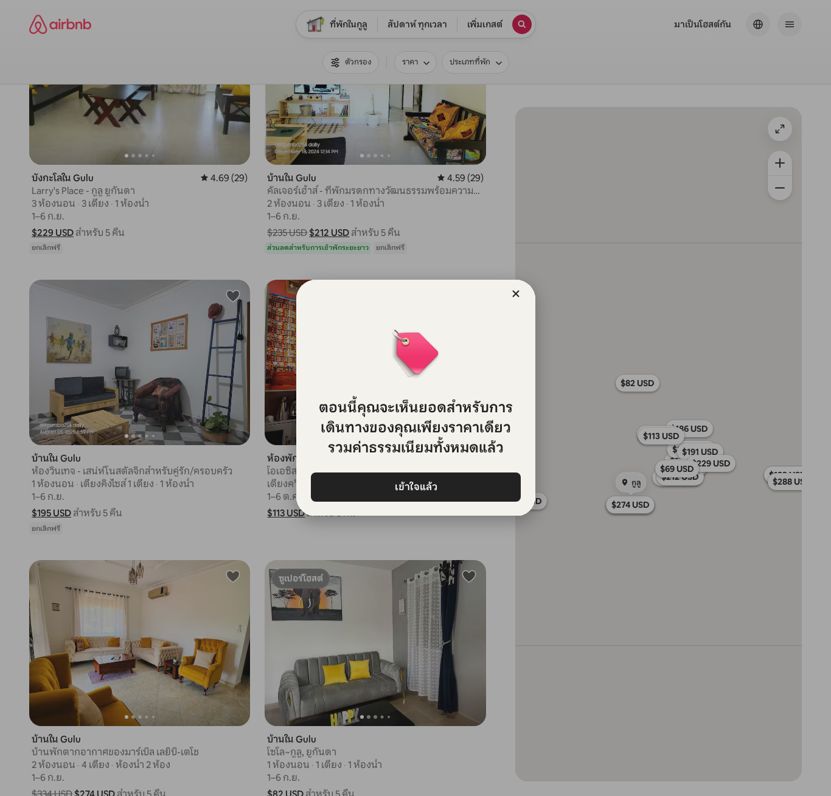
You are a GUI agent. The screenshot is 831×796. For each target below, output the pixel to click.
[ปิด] (516, 294)
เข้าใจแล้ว (415, 486)
